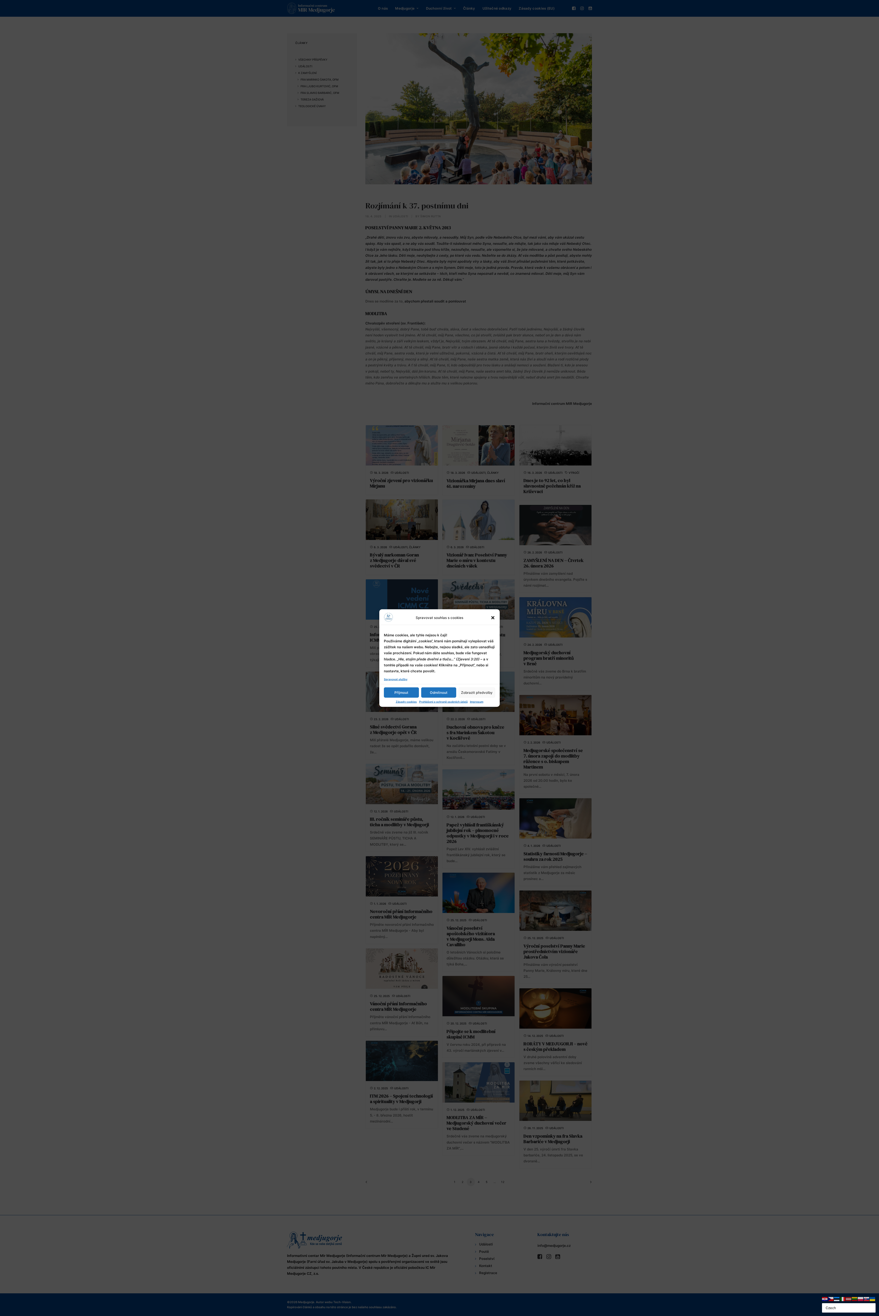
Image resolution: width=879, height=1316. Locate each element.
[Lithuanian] (855, 1299)
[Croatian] (825, 1299)
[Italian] (843, 1299)
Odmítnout (439, 692)
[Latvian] (849, 1299)
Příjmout (401, 692)
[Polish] (861, 1299)
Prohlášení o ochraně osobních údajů (443, 701)
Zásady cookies (406, 701)
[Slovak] (867, 1299)
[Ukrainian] (873, 1299)
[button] (493, 617)
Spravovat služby (395, 679)
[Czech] (831, 1299)
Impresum (476, 701)
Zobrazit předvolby (477, 692)
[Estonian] (837, 1299)
